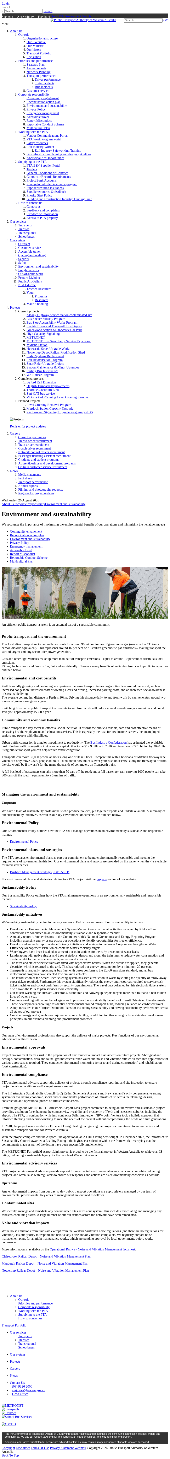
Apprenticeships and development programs (47, 463)
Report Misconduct (39, 120)
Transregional (27, 233)
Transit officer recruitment (35, 441)
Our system (17, 240)
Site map (7, 16)
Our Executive (36, 42)
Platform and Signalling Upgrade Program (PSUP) (60, 412)
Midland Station (37, 345)
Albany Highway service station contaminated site (59, 315)
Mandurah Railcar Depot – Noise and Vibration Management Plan (45, 1263)
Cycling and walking (32, 255)
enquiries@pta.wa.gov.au (28, 1390)
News (14, 471)
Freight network (28, 270)
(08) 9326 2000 (22, 1386)
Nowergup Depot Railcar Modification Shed (56, 352)
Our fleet (24, 244)
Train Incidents (44, 83)
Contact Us (17, 1382)
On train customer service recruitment (42, 467)
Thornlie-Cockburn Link (43, 390)
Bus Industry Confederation (108, 742)
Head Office (20, 1394)
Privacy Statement (62, 1448)
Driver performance (48, 79)
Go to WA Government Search (71, 16)
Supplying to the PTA (32, 161)
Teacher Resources (39, 289)
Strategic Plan (36, 64)
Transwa (23, 229)
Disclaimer (23, 1448)
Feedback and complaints (43, 210)
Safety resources (37, 143)
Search (48, 11)
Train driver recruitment (33, 444)
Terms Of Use (40, 1448)
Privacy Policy (36, 109)
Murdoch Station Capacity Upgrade (50, 408)
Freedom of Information (42, 214)
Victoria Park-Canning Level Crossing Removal (58, 397)
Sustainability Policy (23, 906)
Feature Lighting (29, 277)
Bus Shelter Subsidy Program (46, 319)
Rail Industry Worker (40, 147)
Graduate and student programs (38, 459)
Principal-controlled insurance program (52, 184)
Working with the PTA (33, 132)
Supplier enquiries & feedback (46, 191)
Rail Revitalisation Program (45, 360)
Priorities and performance (35, 61)
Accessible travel (38, 117)
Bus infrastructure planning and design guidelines (59, 154)
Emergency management (43, 113)
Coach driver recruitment (34, 448)
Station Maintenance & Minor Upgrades (53, 367)
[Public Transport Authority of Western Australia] (83, 20)
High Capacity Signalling (43, 333)
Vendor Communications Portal (47, 135)
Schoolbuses (26, 236)
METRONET (36, 337)
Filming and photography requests (40, 489)
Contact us (33, 206)
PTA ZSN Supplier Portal (43, 165)
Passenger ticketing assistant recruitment (44, 456)
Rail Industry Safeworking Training (58, 150)
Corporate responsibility (34, 94)
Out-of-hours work (30, 274)
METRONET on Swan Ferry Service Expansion (59, 341)
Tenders (32, 169)
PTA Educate (27, 285)
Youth (30, 292)
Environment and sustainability (47, 105)
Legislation (34, 57)
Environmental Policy (24, 841)
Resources (41, 300)
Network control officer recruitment (41, 452)
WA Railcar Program (40, 375)
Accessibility (25, 16)
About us (16, 31)
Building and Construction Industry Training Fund (59, 199)
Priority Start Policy (39, 195)
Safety (22, 262)
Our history (34, 49)
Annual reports (36, 68)
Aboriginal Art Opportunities (45, 158)
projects (101, 879)
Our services (18, 221)
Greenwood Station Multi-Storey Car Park (54, 330)
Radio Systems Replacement (45, 356)
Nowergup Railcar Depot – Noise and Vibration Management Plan (45, 1270)
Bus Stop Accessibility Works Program (52, 322)
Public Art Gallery (30, 281)
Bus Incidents (44, 87)
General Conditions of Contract (47, 173)
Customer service (38, 90)
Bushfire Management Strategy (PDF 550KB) (40, 872)
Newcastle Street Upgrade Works (48, 348)
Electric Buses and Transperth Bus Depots (54, 326)
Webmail (80, 1448)
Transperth (25, 225)
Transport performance (41, 75)
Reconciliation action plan (44, 102)
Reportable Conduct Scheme (45, 124)
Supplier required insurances (45, 188)
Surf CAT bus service (41, 393)
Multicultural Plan (38, 128)
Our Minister (35, 46)
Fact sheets (25, 478)
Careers (15, 433)
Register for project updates (28, 426)
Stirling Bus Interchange (42, 371)
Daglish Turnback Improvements (48, 386)
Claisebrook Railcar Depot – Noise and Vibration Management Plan (46, 1256)
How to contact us (30, 203)
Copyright (8, 1448)
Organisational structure (42, 38)
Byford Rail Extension (41, 382)
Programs (41, 296)
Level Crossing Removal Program (49, 405)
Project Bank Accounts (42, 180)
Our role (23, 34)
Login (6, 3)
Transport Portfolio (39, 53)
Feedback (44, 16)
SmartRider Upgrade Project (45, 363)
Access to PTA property (42, 218)
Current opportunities (32, 437)
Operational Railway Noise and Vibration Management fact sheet (92, 1249)
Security (23, 259)
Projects (15, 307)
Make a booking (37, 304)
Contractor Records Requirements (49, 176)
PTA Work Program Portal (44, 139)
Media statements (29, 474)
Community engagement (43, 98)
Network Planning (39, 72)
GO (165, 20)
